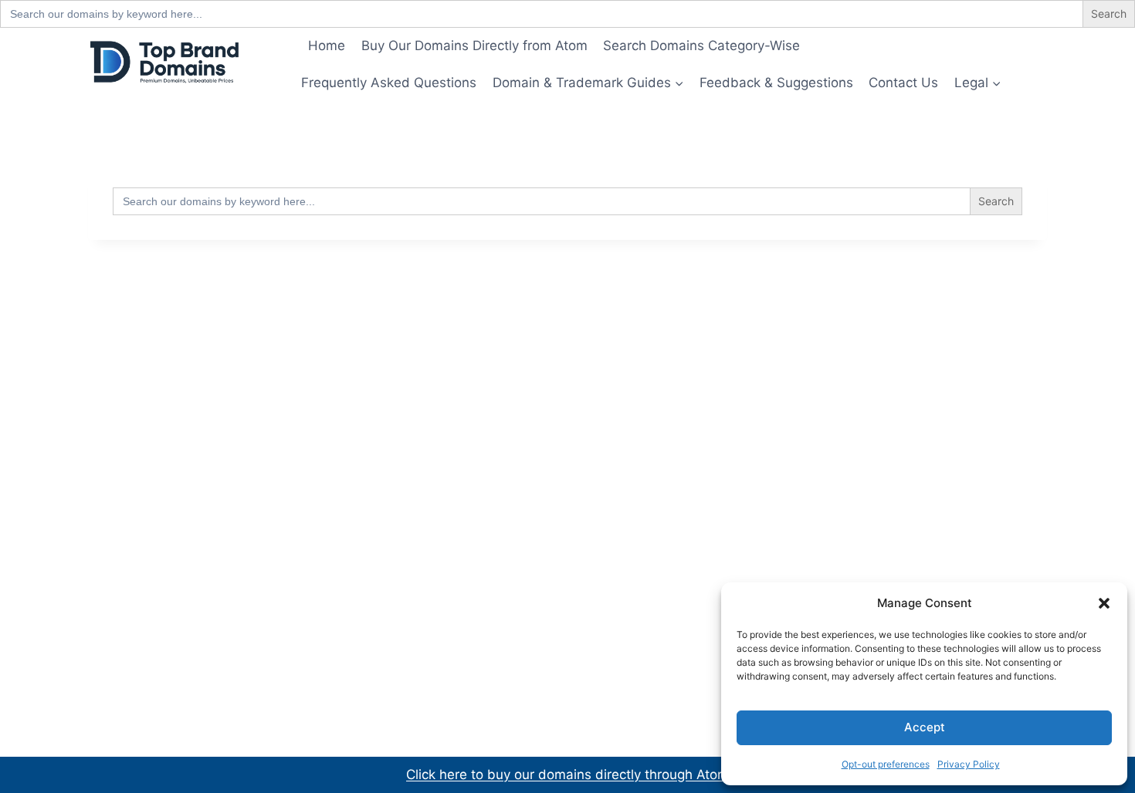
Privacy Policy (968, 764)
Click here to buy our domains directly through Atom (567, 774)
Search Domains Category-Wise (701, 45)
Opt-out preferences (886, 764)
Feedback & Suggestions (776, 82)
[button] (1104, 603)
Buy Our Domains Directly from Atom (474, 45)
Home (326, 45)
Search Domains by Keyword (905, 45)
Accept (924, 727)
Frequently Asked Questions (388, 82)
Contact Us (903, 82)
